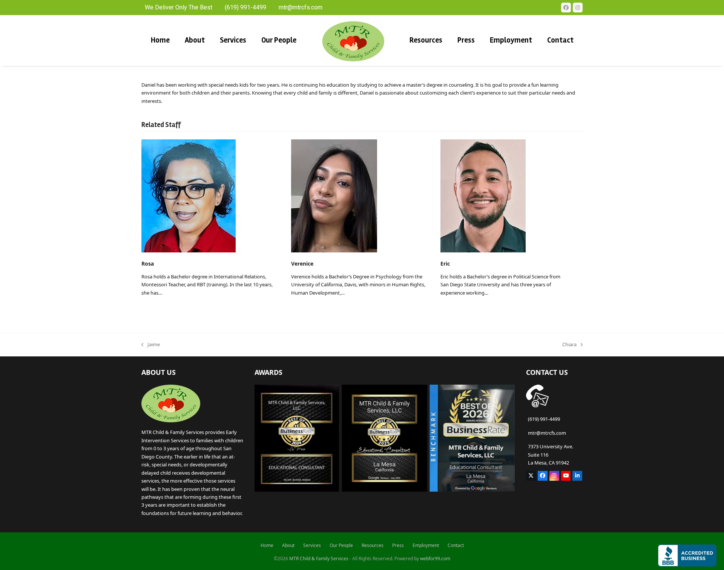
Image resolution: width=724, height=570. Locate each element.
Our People (341, 545)
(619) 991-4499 (544, 419)
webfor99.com (435, 558)
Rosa (147, 263)
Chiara (569, 344)
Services (312, 545)
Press (398, 545)
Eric (445, 263)
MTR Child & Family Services (318, 558)
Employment (426, 545)
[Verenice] (334, 195)
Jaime (150, 344)
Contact (456, 545)
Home (267, 545)
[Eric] (483, 195)
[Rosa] (188, 195)
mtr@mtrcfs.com (547, 432)
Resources (372, 545)
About (288, 545)
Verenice (302, 263)
